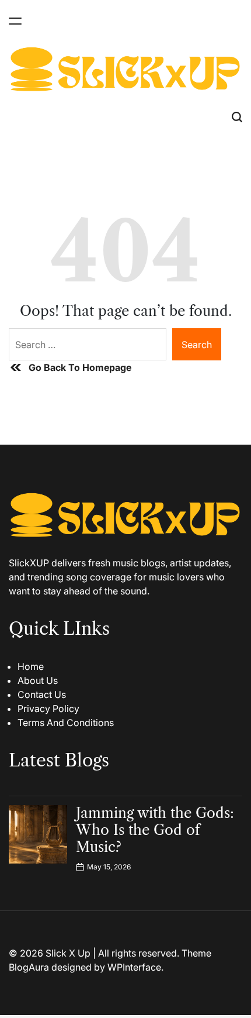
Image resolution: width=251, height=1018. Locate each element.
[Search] (237, 117)
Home (31, 666)
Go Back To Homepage (80, 367)
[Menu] (15, 21)
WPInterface (134, 967)
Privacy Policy (48, 708)
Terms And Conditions (66, 722)
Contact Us (42, 694)
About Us (38, 680)
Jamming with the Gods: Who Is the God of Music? (155, 829)
